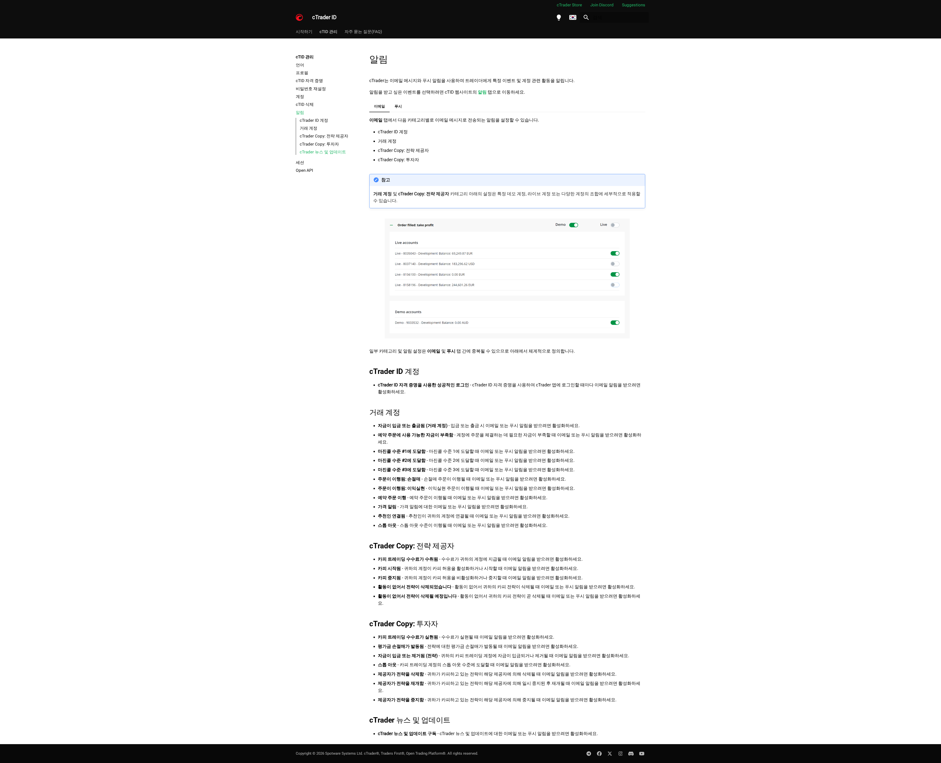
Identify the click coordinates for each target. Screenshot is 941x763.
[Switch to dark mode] (559, 17)
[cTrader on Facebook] (599, 753)
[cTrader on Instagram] (620, 753)
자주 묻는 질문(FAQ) (363, 31)
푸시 (398, 106)
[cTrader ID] (299, 17)
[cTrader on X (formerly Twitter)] (610, 753)
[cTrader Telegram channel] (588, 753)
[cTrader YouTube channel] (641, 753)
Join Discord (602, 4)
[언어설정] (573, 17)
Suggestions (633, 4)
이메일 (379, 106)
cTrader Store (569, 4)
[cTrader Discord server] (631, 753)
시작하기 (304, 31)
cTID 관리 (328, 31)
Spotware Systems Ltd (343, 753)
